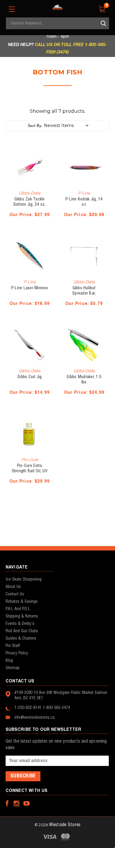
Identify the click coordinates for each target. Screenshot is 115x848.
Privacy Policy (17, 653)
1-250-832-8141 (28, 708)
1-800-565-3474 (56, 708)
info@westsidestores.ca (34, 717)
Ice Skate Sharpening (24, 579)
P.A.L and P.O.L (18, 609)
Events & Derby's (20, 624)
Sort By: (35, 126)
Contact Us (15, 594)
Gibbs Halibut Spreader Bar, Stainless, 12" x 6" (84, 293)
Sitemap (12, 668)
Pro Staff (13, 646)
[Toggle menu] (12, 9)
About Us (13, 587)
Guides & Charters (21, 638)
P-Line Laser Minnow (29, 288)
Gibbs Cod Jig (29, 377)
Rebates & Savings (22, 601)
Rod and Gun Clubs (22, 631)
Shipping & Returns (22, 616)
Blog (9, 661)
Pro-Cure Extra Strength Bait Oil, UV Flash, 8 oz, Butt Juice (29, 471)
